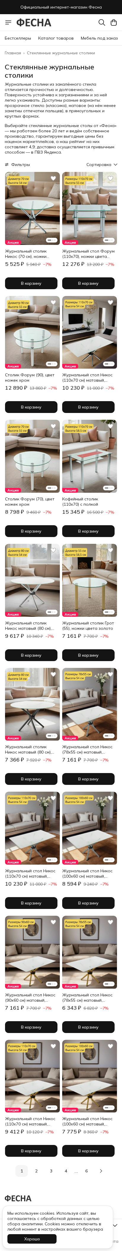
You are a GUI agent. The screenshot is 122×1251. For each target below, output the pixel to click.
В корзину (31, 283)
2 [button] (36, 1171)
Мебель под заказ (99, 38)
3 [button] (51, 1171)
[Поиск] (101, 22)
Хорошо (32, 1239)
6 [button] (86, 1171)
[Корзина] (113, 22)
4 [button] (66, 1171)
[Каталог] (8, 22)
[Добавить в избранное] (53, 178)
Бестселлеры (18, 38)
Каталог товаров (56, 38)
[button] (32, 208)
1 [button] (21, 1171)
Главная (13, 53)
